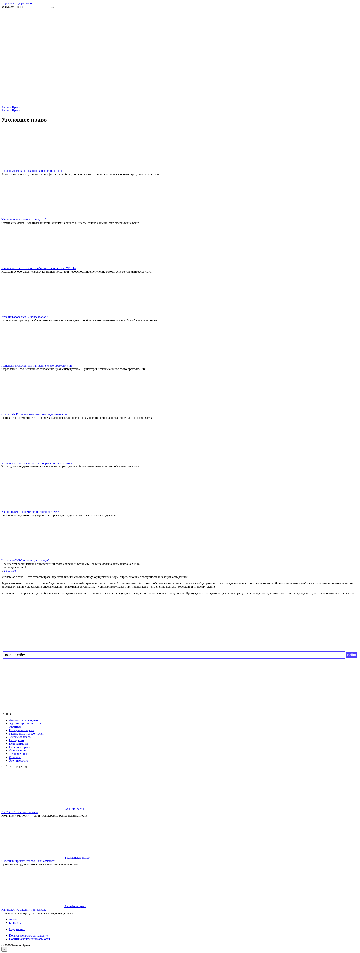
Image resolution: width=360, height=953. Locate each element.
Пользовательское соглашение (28, 935)
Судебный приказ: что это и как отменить (28, 861)
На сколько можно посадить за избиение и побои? (34, 170)
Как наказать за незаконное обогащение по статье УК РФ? (39, 268)
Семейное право (19, 747)
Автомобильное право (23, 720)
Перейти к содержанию (17, 3)
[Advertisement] (114, 624)
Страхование (17, 750)
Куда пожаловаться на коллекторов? (25, 316)
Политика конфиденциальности (29, 938)
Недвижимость (18, 743)
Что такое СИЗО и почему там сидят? (26, 560)
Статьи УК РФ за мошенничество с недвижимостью (35, 414)
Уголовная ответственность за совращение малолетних (37, 463)
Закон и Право (11, 107)
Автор (13, 919)
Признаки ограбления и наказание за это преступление (37, 365)
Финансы (15, 757)
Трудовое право (19, 753)
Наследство (16, 740)
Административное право (25, 723)
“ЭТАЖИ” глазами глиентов (20, 812)
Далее (12, 570)
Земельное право (20, 736)
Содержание (17, 929)
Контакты (15, 922)
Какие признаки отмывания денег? (24, 219)
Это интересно (18, 760)
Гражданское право (21, 730)
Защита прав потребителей (26, 733)
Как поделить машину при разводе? (24, 909)
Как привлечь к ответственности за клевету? (30, 511)
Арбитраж (15, 726)
